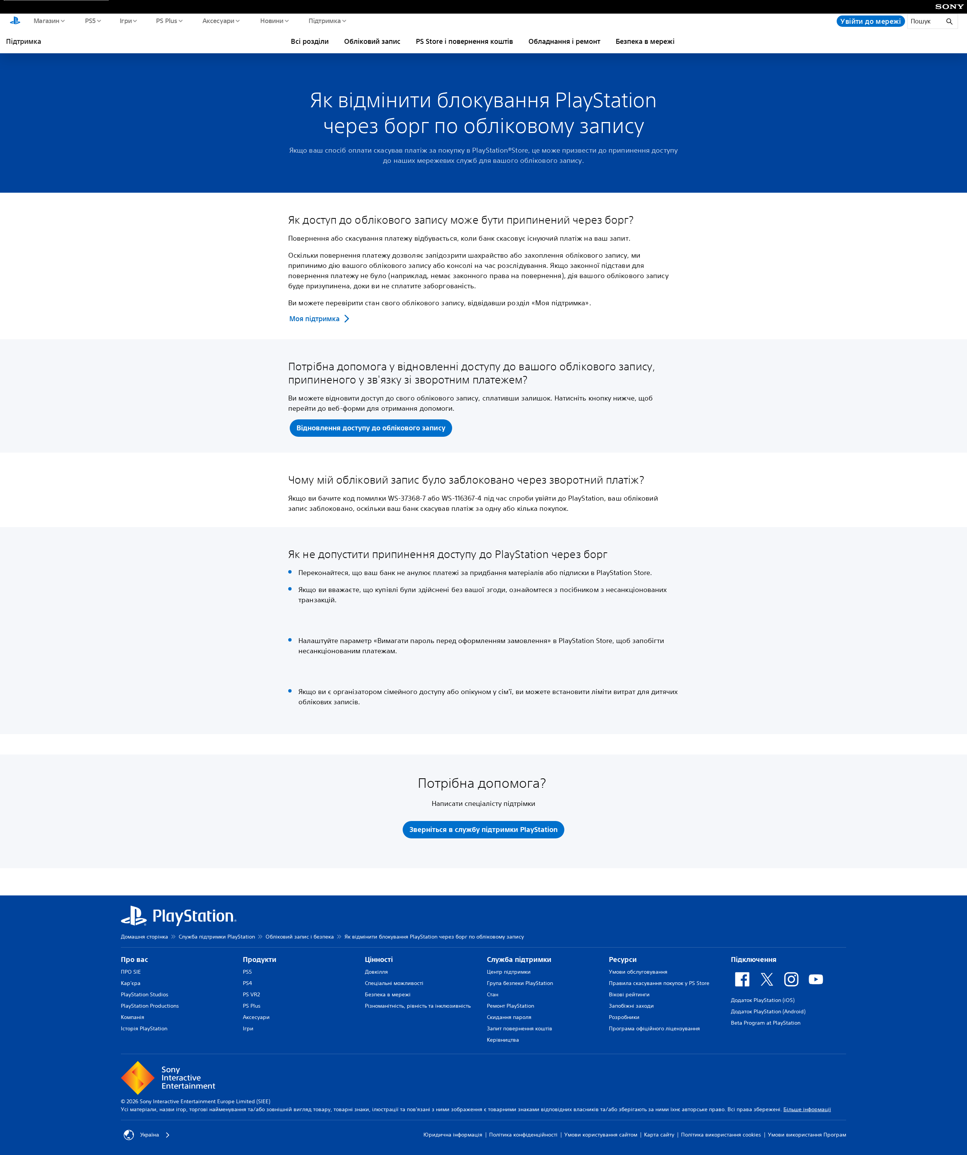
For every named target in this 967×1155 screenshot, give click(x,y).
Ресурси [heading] (623, 959)
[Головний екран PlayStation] (15, 21)
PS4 (247, 983)
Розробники (624, 1017)
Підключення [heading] (754, 959)
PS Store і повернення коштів (464, 41)
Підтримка (324, 20)
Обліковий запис (372, 41)
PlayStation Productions (150, 1005)
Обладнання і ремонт (564, 41)
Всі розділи (310, 41)
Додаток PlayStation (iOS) (762, 1000)
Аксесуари (218, 20)
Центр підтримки (509, 971)
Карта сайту (659, 1134)
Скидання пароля (509, 1017)
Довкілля (376, 971)
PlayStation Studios (144, 994)
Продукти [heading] (260, 959)
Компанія (132, 1017)
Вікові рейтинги (629, 994)
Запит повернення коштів (519, 1028)
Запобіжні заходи (631, 1005)
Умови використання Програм (807, 1134)
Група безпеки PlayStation (520, 983)
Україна (149, 1135)
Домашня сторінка (144, 936)
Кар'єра (131, 983)
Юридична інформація (452, 1134)
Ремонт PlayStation (510, 1005)
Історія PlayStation (144, 1028)
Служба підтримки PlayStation (217, 936)
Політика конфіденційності (523, 1134)
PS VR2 (251, 994)
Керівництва (503, 1039)
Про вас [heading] (134, 959)
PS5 (90, 20)
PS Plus (166, 20)
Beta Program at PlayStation (765, 1022)
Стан (492, 994)
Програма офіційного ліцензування (654, 1028)
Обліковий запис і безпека (300, 936)
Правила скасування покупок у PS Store (659, 983)
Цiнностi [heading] (379, 959)
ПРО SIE (131, 971)
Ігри (125, 20)
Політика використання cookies (721, 1134)
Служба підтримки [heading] (519, 959)
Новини (271, 20)
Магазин (46, 20)
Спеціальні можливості (394, 983)
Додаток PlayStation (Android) (768, 1011)
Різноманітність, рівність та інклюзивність (418, 1005)
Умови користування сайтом (600, 1134)
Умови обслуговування (638, 971)
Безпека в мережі (645, 41)
